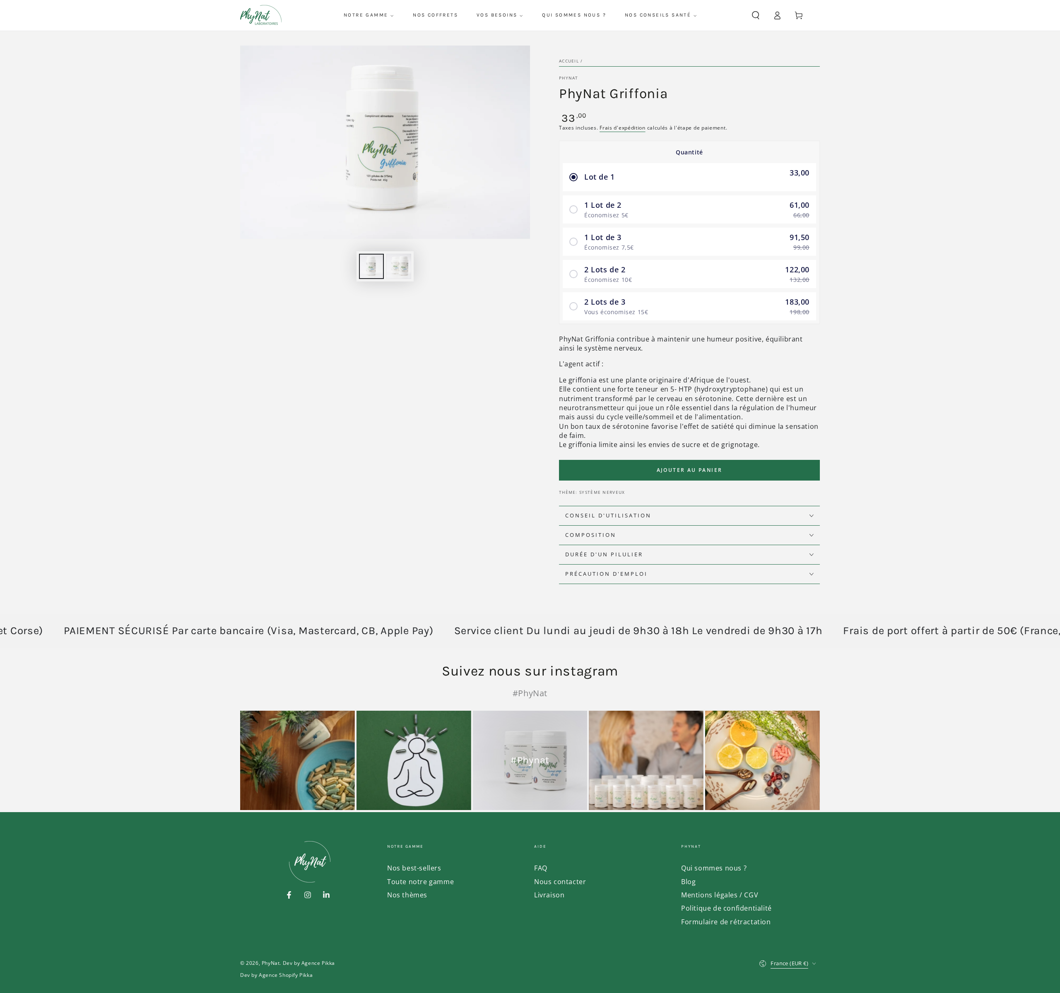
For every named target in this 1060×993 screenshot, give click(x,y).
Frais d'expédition (623, 127)
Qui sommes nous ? (714, 868)
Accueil (569, 61)
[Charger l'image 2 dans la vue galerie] (398, 266)
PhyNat (568, 78)
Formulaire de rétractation (726, 921)
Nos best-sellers (414, 868)
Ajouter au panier (690, 470)
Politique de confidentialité (726, 908)
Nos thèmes (407, 894)
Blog (688, 881)
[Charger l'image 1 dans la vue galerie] (371, 266)
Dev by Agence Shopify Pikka (276, 975)
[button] (755, 15)
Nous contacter (560, 881)
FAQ (540, 868)
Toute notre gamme (420, 881)
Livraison (549, 894)
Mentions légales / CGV (719, 894)
